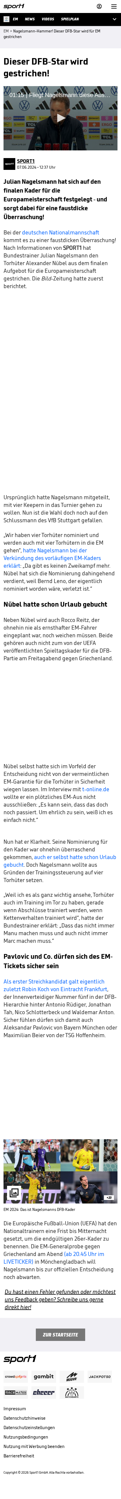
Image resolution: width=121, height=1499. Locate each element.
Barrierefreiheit (19, 1456)
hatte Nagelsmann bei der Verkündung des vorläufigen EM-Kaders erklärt (52, 558)
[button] (60, 117)
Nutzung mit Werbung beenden (34, 1446)
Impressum (15, 1408)
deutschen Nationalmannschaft (60, 232)
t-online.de (95, 789)
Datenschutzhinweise (25, 1418)
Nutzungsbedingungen (26, 1437)
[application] (60, 118)
